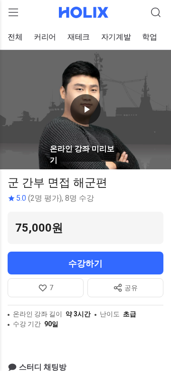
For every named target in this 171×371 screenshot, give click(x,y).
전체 (15, 36)
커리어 (45, 36)
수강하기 (85, 263)
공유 (131, 288)
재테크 (78, 36)
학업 (149, 36)
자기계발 (116, 36)
